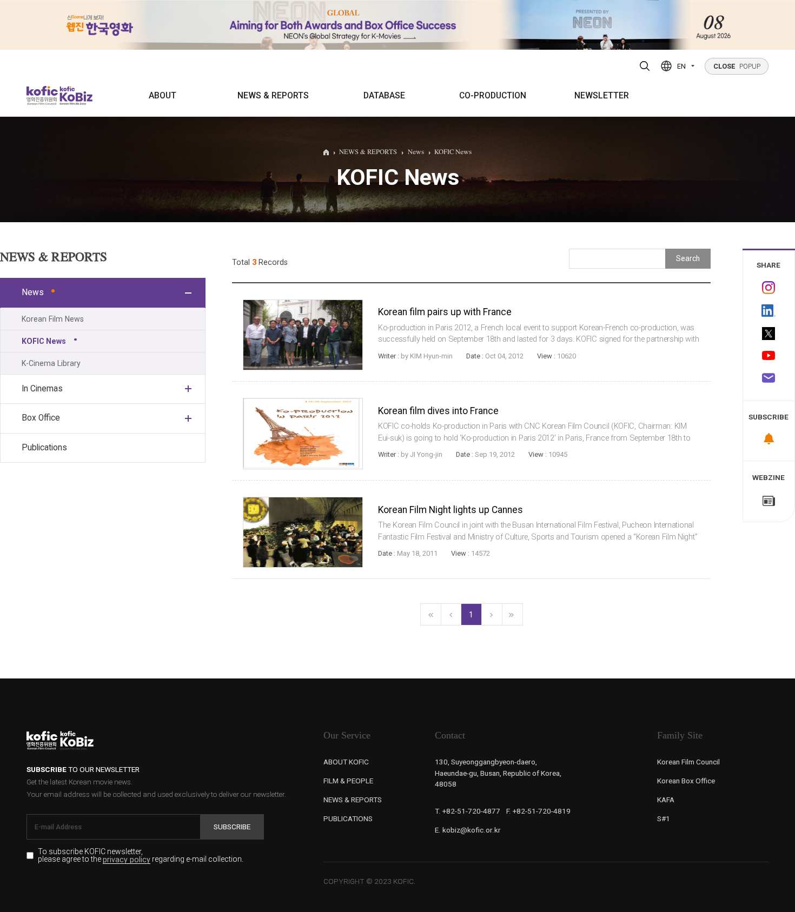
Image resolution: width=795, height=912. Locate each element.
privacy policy (126, 860)
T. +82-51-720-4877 (467, 811)
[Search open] (644, 66)
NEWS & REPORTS (273, 96)
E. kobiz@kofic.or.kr (468, 830)
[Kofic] (42, 95)
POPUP (736, 66)
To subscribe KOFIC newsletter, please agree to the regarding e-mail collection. (140, 856)
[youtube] (769, 356)
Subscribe (232, 826)
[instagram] (769, 287)
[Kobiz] (75, 95)
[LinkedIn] (769, 310)
